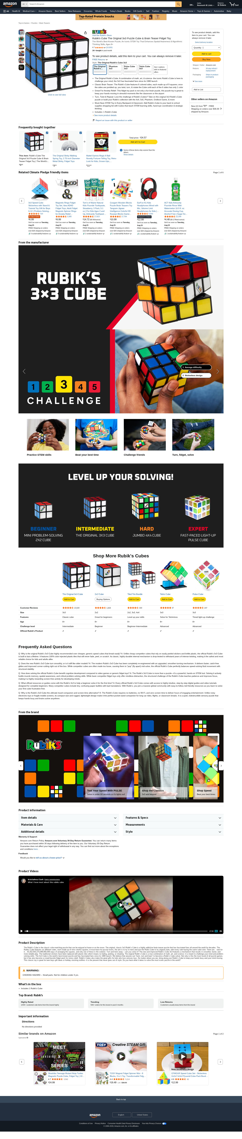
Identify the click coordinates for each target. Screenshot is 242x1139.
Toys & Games (23, 23)
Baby (229, 11)
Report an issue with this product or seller (114, 120)
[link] (68, 141)
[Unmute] (220, 931)
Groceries (88, 11)
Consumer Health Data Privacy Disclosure (124, 1123)
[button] (6, 11)
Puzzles (34, 23)
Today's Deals (116, 11)
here (36, 849)
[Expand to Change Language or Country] (193, 5)
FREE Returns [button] (99, 59)
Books (127, 11)
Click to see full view (57, 95)
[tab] (196, 367)
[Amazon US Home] (95, 1116)
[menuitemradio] (216, 931)
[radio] (21, 32)
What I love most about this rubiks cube (46, 882)
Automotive (219, 11)
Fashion (155, 11)
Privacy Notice (100, 1123)
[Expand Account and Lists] (213, 5)
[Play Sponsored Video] (121, 1056)
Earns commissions (52, 879)
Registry (165, 11)
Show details (128, 155)
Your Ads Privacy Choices (151, 1123)
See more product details (105, 115)
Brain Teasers (44, 23)
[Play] (21, 931)
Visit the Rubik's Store (102, 35)
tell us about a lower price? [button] (49, 858)
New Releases (74, 11)
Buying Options (103, 599)
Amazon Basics (45, 11)
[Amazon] (10, 4)
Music (174, 11)
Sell (147, 11)
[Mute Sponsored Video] (81, 1068)
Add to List (198, 89)
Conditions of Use (86, 1123)
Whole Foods (101, 11)
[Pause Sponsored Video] (81, 1062)
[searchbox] (101, 4)
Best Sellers (60, 11)
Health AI (16, 11)
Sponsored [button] (22, 1038)
